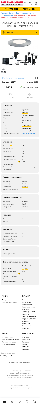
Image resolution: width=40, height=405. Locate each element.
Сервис (5, 333)
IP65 (23, 271)
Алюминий (25, 131)
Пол (23, 266)
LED (23, 146)
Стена (27, 266)
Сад (23, 268)
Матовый (25, 186)
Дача (26, 268)
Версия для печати (36, 78)
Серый (24, 128)
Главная (4, 13)
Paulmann (7, 78)
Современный (26, 125)
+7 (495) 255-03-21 (29, 9)
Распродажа (6, 300)
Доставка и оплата (8, 337)
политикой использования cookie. (20, 377)
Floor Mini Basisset (28, 115)
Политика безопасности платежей (20, 363)
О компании (28, 333)
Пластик (33, 131)
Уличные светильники (25, 13)
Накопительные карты (9, 302)
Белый (29, 128)
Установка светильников (10, 340)
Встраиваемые (7, 15)
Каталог (12, 13)
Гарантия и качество (9, 342)
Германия (19, 78)
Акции (5, 296)
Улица (32, 266)
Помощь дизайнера (8, 344)
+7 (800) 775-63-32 (11, 9)
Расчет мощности (29, 133)
